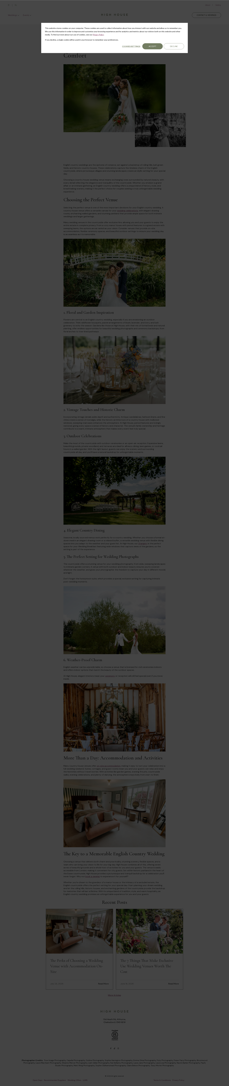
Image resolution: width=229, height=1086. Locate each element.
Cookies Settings (131, 46)
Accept (152, 46)
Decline (174, 46)
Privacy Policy (98, 35)
